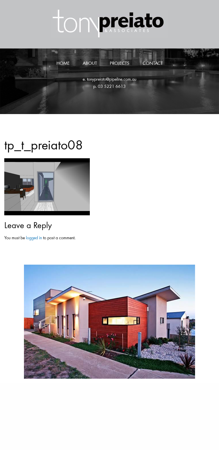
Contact (153, 63)
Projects (119, 63)
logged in (34, 238)
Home (63, 63)
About (90, 63)
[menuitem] (63, 64)
